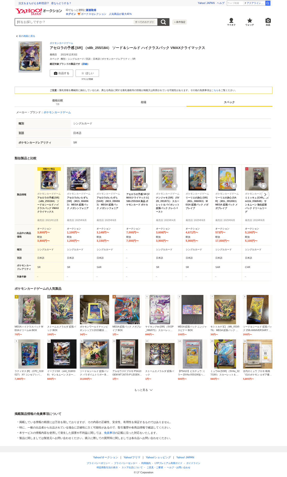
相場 (143, 102)
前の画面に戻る (27, 36)
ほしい (90, 73)
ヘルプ (221, 3)
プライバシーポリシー (98, 463)
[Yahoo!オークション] (39, 9)
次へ (265, 194)
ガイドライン (193, 463)
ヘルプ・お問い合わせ (178, 467)
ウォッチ (249, 25)
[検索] (267, 3)
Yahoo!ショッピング (158, 457)
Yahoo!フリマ (132, 457)
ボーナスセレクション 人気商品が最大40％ (106, 13)
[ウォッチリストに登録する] (56, 186)
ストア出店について (132, 467)
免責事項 (109, 432)
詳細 (85, 64)
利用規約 (146, 463)
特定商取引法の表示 (107, 467)
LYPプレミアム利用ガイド (168, 463)
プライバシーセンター (125, 463)
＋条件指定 (179, 22)
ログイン (71, 13)
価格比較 (57, 102)
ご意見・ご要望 (155, 467)
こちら (214, 90)
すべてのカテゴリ (144, 22)
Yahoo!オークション (105, 457)
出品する (63, 73)
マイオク (231, 25)
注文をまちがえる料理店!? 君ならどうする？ (45, 3)
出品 (268, 25)
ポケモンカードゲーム (61, 43)
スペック (229, 102)
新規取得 (91, 10)
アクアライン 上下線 (256, 3)
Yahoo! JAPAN (206, 3)
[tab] (58, 102)
